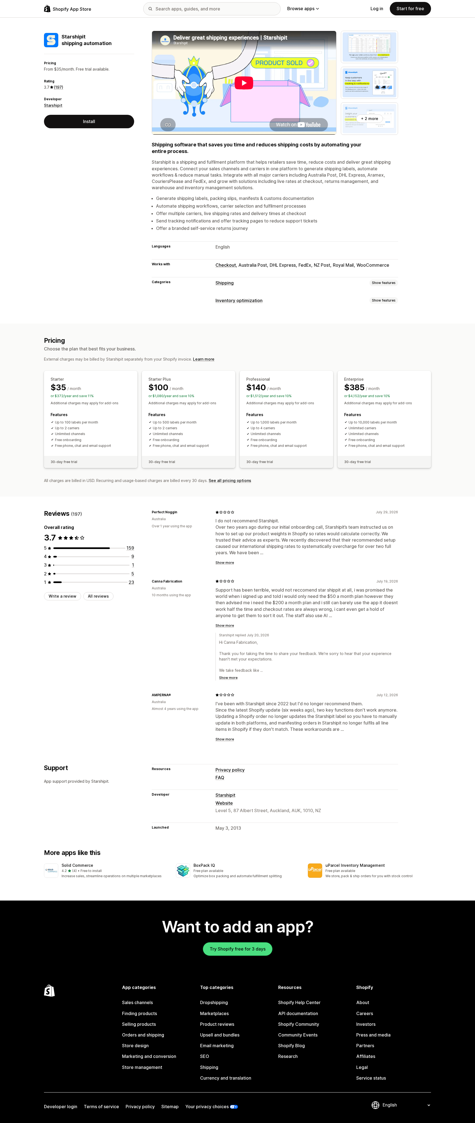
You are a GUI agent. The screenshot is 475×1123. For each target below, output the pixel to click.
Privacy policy (230, 770)
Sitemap (170, 1106)
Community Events (297, 1035)
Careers (364, 1013)
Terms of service (101, 1106)
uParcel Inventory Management (355, 865)
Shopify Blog (291, 1045)
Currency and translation (225, 1078)
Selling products (139, 1024)
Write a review (62, 596)
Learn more (203, 359)
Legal (362, 1067)
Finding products (139, 1013)
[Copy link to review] (180, 512)
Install (89, 121)
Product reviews (217, 1024)
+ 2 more (369, 118)
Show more (225, 563)
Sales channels (137, 1002)
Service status (371, 1078)
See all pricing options (230, 480)
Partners (365, 1045)
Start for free (410, 8)
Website (224, 803)
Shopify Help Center (299, 1002)
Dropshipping (214, 1002)
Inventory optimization (239, 300)
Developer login (60, 1106)
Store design (135, 1045)
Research (288, 1056)
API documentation (298, 1013)
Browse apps (300, 8)
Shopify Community (298, 1024)
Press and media (373, 1035)
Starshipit (53, 105)
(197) (58, 87)
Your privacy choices (207, 1106)
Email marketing (217, 1045)
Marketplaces (214, 1013)
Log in (377, 8)
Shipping (225, 283)
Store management (142, 1067)
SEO (204, 1056)
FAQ (220, 777)
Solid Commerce (77, 865)
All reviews (98, 596)
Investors (365, 1024)
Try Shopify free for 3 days (238, 949)
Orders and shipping (143, 1035)
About (362, 1002)
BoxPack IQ (204, 865)
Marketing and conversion (149, 1056)
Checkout (226, 265)
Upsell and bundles (219, 1035)
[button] (105, 871)
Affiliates (365, 1056)
